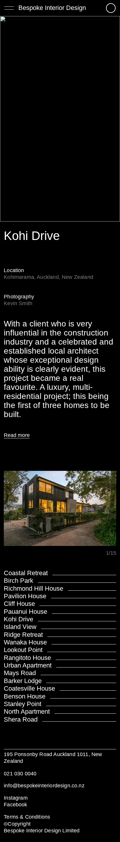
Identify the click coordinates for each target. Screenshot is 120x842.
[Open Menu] (9, 7)
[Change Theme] (111, 8)
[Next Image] (60, 509)
